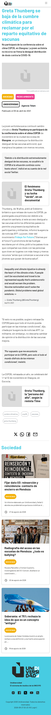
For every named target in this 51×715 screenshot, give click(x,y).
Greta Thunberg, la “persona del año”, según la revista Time (35, 396)
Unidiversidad (10, 104)
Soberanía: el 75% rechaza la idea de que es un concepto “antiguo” (23, 620)
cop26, (25, 414)
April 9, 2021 (9, 303)
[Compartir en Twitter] (16, 434)
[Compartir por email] (35, 434)
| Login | (34, 707)
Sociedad (8, 96)
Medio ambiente (25, 96)
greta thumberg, (10, 421)
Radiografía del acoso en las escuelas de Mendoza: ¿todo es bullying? (24, 551)
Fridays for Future (24, 237)
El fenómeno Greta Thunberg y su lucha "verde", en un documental (34, 193)
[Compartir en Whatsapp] (22, 434)
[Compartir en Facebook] (28, 434)
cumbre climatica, (11, 414)
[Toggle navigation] (46, 3)
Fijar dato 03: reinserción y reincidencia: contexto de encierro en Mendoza (21, 486)
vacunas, (35, 414)
